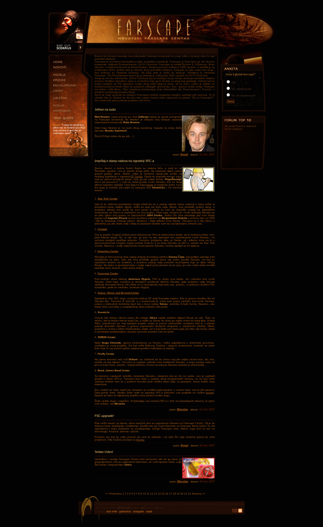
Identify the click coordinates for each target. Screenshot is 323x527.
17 (170, 493)
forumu (210, 392)
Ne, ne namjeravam (243, 95)
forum (149, 184)
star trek (112, 511)
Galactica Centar (108, 251)
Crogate (102, 229)
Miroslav (182, 409)
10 (144, 493)
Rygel (184, 154)
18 (174, 493)
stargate (138, 511)
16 (166, 493)
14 (159, 493)
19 (178, 493)
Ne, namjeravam (241, 88)
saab (148, 511)
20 (181, 493)
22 (189, 493)
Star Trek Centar (108, 198)
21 (185, 493)
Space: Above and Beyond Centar (118, 292)
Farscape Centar (108, 273)
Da (233, 82)
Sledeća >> (198, 493)
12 (151, 493)
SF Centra (136, 176)
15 (163, 493)
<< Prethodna (113, 493)
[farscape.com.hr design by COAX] (68, 156)
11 (148, 493)
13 (155, 493)
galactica (124, 511)
